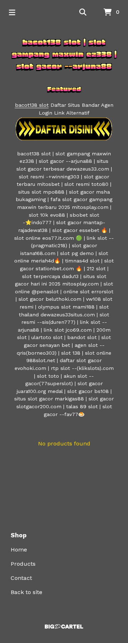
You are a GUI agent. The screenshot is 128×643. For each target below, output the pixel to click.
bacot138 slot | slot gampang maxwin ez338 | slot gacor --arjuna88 (64, 54)
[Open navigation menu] (12, 12)
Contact (21, 578)
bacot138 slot (32, 105)
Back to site (26, 592)
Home (19, 549)
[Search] (82, 12)
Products (23, 563)
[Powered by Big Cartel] (64, 626)
